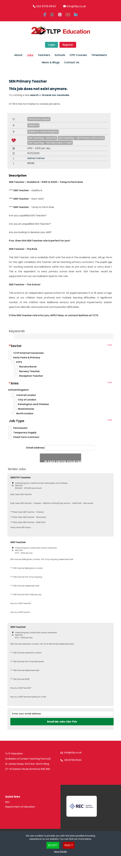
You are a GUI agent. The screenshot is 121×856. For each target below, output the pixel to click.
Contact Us (71, 62)
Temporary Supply (39, 119)
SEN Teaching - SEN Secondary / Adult (50, 142)
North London (24, 413)
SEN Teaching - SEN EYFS (42, 138)
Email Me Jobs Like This (62, 721)
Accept (53, 845)
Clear (109, 345)
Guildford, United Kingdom (43, 131)
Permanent (20, 428)
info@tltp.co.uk (76, 6)
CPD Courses (78, 55)
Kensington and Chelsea (33, 404)
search (34, 95)
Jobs (30, 55)
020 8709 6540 (46, 6)
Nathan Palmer (36, 158)
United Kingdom (18, 390)
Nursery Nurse (28, 366)
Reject (68, 845)
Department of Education (20, 806)
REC (7, 802)
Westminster (26, 409)
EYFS (19, 362)
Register (67, 44)
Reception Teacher (31, 376)
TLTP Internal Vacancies (28, 353)
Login (51, 44)
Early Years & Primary (26, 357)
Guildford (33, 125)
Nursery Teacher (29, 371)
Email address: (35, 447)
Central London (26, 395)
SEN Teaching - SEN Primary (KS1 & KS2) (81, 138)
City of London (27, 399)
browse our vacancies (55, 95)
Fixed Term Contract (26, 437)
